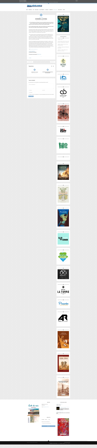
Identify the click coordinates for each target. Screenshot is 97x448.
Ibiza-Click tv (55, 9)
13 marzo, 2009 (40, 20)
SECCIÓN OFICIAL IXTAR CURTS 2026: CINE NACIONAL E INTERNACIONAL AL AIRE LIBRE (64, 409)
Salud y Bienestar (41, 9)
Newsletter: (43, 419)
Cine (33, 9)
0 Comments (44, 20)
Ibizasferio (30, 9)
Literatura (46, 9)
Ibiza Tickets (60, 9)
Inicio (27, 9)
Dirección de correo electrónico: (46, 421)
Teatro (64, 9)
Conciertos (51, 9)
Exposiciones (36, 9)
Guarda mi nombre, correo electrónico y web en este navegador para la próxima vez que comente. (41, 94)
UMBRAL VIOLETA (60, 39)
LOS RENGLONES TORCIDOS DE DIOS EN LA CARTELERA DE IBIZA (47, 72)
